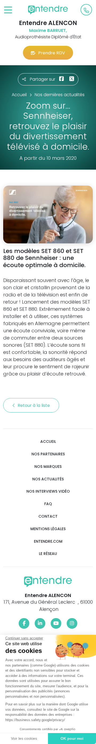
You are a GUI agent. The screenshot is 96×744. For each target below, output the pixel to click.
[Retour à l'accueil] (48, 9)
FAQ (48, 504)
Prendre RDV (51, 53)
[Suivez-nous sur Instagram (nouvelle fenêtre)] (72, 623)
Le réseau (48, 553)
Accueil (48, 441)
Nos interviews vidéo (48, 491)
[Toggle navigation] (8, 10)
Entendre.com (48, 541)
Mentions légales (48, 529)
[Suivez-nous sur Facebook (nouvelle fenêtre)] (24, 623)
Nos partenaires (48, 454)
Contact (48, 516)
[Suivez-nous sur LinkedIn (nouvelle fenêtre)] (40, 623)
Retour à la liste (34, 405)
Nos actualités (48, 479)
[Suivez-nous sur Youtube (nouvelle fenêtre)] (56, 623)
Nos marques (48, 466)
